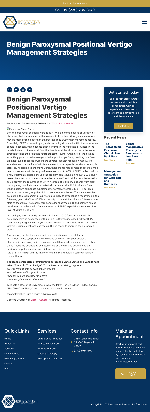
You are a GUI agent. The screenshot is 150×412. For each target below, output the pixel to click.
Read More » (109, 160)
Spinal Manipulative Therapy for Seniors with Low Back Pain (134, 151)
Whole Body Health (62, 123)
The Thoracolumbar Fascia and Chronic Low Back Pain (114, 150)
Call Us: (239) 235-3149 (75, 10)
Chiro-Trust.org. (39, 299)
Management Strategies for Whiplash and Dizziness (113, 177)
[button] (9, 89)
